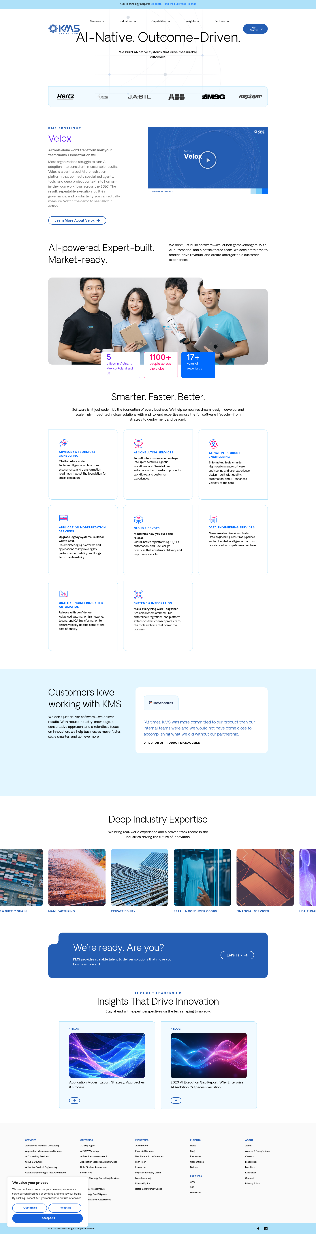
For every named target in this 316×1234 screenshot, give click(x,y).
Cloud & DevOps (33, 1162)
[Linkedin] (266, 1228)
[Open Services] (103, 21)
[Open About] (164, 37)
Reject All (66, 1208)
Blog (75, 1029)
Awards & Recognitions (257, 1151)
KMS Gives (250, 1173)
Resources (195, 1157)
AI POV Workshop (89, 1151)
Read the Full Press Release (179, 4)
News (193, 1146)
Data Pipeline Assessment (93, 1167)
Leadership (251, 1162)
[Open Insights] (198, 21)
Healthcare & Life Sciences (149, 1157)
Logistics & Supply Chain (148, 1173)
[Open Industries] (135, 21)
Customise (30, 1208)
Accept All (48, 1218)
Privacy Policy (252, 1184)
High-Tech (140, 1162)
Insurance (140, 1167)
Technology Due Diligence (93, 1194)
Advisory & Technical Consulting (42, 1146)
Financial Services (144, 1151)
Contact (249, 1178)
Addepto (156, 4)
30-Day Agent (87, 1146)
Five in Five (86, 1173)
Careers (249, 1157)
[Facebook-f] (258, 1228)
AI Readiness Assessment (93, 1157)
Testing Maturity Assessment (95, 1200)
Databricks (196, 1193)
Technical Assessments (92, 1189)
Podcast (194, 1167)
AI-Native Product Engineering (41, 1167)
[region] (47, 1202)
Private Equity (142, 1184)
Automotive (141, 1146)
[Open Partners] (228, 21)
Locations (250, 1167)
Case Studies (197, 1162)
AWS (192, 1182)
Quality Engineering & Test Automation (45, 1173)
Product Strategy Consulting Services (99, 1178)
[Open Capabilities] (169, 21)
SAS (192, 1187)
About (248, 1146)
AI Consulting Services (37, 1157)
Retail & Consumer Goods (148, 1189)
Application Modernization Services (43, 1151)
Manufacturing (143, 1178)
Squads (84, 1184)
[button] (208, 160)
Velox (60, 139)
